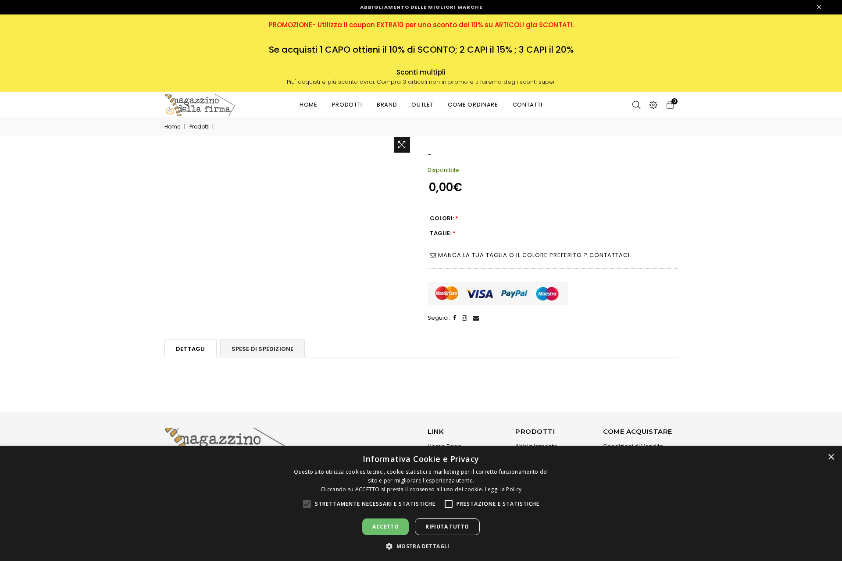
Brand (387, 104)
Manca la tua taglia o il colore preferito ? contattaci (533, 255)
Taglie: (443, 233)
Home (309, 104)
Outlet (422, 104)
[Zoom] (402, 145)
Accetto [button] (385, 526)
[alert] (421, 503)
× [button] (831, 457)
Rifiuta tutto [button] (447, 526)
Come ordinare (473, 104)
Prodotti (347, 104)
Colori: (444, 218)
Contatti (527, 104)
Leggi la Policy (503, 489)
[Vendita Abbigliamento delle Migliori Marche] (199, 105)
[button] (307, 504)
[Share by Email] (476, 318)
